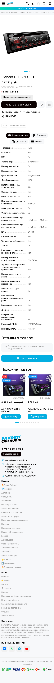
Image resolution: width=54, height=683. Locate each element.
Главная (4, 13)
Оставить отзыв (27, 358)
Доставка (21, 141)
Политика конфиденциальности (16, 596)
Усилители (6, 501)
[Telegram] (19, 649)
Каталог (14, 13)
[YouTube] (27, 649)
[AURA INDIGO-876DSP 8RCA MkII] (13, 387)
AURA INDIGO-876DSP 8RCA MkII (11, 410)
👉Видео (5, 580)
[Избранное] (41, 104)
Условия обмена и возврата (14, 604)
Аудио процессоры (10, 508)
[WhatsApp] (12, 649)
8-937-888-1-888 (12, 448)
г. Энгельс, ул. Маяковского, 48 (19, 472)
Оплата (38, 141)
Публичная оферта (10, 600)
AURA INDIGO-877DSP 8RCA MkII (40, 410)
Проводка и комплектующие (14, 520)
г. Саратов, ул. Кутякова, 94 (17, 467)
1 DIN (43, 13)
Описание (41, 135)
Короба (4, 536)
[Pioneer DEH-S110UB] (27, 42)
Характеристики (20, 135)
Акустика (5, 493)
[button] (26, 71)
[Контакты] (33, 3)
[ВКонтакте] (4, 649)
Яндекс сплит (7, 616)
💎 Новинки (6, 489)
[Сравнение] (49, 104)
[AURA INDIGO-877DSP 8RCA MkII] (40, 387)
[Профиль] (38, 3)
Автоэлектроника (9, 548)
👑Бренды (6, 559)
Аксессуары (7, 540)
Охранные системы (10, 544)
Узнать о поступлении (19, 104)
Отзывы (5, 612)
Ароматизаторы (9, 555)
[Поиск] (27, 3)
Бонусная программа (11, 608)
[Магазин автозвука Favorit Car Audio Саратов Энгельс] (10, 3)
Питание (5, 524)
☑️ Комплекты (8, 563)
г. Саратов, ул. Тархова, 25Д (18, 469)
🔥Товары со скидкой (11, 567)
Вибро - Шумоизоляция (12, 532)
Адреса (4, 584)
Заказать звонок (11, 454)
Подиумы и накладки (10, 528)
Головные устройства (29, 13)
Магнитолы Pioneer (18, 125)
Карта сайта (27, 664)
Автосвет (6, 551)
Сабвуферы (6, 497)
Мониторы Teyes (9, 504)
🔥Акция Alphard (8, 485)
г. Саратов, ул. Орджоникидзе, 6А (20, 464)
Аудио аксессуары (10, 516)
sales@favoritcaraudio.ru (16, 460)
